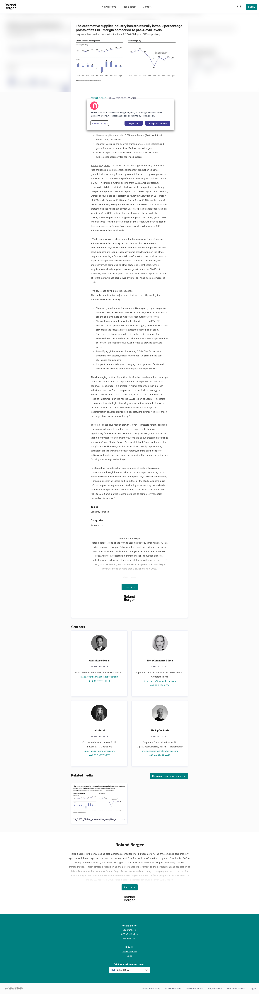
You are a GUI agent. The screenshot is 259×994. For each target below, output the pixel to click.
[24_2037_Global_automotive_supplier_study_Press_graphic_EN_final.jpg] (99, 799)
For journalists (214, 988)
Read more (129, 586)
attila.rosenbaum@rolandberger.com (99, 676)
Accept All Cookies (157, 123)
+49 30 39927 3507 (99, 755)
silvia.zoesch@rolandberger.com (159, 681)
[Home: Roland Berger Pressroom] (10, 7)
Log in (252, 988)
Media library (129, 6)
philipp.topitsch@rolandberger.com (160, 750)
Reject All (133, 123)
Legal (129, 955)
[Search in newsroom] (239, 7)
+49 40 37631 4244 (99, 681)
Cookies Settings (99, 123)
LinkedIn (129, 947)
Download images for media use (168, 775)
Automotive (97, 525)
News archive (109, 6)
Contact (147, 6)
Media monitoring (150, 988)
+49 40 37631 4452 (159, 755)
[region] (130, 114)
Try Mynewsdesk (194, 988)
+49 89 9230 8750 (160, 685)
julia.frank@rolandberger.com (99, 750)
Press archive (129, 951)
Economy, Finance (100, 511)
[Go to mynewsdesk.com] (14, 988)
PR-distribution (172, 988)
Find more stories (236, 988)
